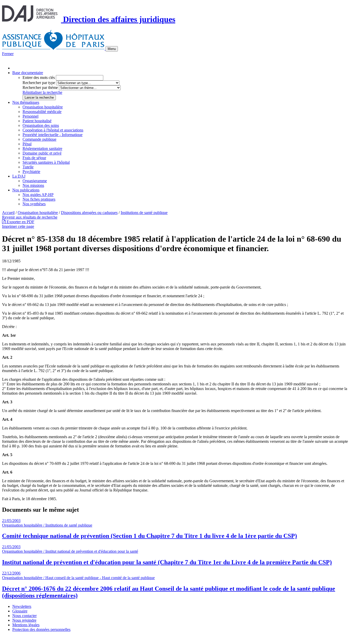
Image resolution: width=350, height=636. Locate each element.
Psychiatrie (31, 171)
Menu (112, 49)
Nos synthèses (34, 204)
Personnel (30, 116)
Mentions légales (25, 625)
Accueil (8, 212)
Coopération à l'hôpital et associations (53, 130)
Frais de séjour (34, 158)
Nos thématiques (25, 102)
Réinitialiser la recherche (42, 92)
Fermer (8, 54)
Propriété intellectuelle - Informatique (53, 134)
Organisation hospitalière (43, 107)
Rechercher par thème (40, 87)
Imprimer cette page (18, 226)
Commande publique (39, 139)
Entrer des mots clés (39, 77)
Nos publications (25, 190)
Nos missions (33, 185)
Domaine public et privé (42, 153)
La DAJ (18, 176)
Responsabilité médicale (42, 111)
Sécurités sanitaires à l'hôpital (46, 162)
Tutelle (28, 167)
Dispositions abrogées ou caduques (89, 212)
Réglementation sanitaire (42, 148)
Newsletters (21, 606)
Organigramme (35, 181)
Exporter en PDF (20, 222)
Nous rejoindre (24, 620)
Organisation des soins (41, 125)
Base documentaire (27, 72)
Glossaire (19, 611)
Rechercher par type (39, 82)
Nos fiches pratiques (39, 199)
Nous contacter (24, 615)
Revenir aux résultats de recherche (29, 217)
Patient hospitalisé (37, 121)
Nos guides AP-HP (38, 194)
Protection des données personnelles (41, 629)
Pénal (27, 144)
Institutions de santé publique (144, 212)
